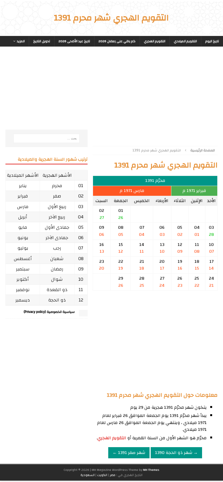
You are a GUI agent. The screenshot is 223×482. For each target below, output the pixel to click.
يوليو (22, 248)
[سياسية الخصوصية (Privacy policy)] (83, 314)
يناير (23, 185)
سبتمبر (23, 269)
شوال (57, 279)
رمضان (57, 269)
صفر (57, 196)
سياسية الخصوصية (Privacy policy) (49, 312)
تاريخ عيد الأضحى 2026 (74, 41)
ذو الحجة (57, 300)
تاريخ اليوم (212, 41)
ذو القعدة (57, 289)
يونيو (22, 237)
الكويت (102, 475)
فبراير (23, 196)
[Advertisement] (155, 94)
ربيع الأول (57, 206)
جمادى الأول (57, 227)
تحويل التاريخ (41, 41)
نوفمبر (23, 289)
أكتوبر (23, 279)
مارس (23, 206)
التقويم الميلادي (185, 41)
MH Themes (151, 470)
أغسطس (23, 258)
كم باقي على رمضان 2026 (116, 41)
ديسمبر (23, 300)
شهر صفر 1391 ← (129, 453)
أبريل (22, 217)
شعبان (57, 258)
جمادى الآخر (57, 237)
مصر (112, 475)
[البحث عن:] (46, 138)
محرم (57, 185)
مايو (22, 227)
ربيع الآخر (57, 217)
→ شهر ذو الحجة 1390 (176, 453)
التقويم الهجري (154, 41)
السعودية (87, 475)
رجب (57, 248)
